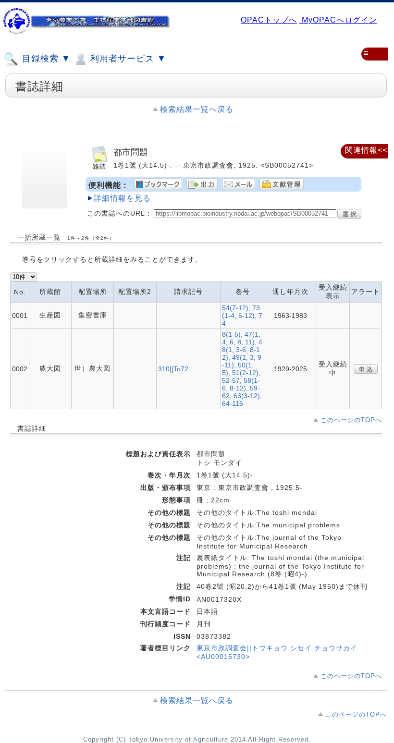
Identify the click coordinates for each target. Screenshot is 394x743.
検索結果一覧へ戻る (197, 109)
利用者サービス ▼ (126, 58)
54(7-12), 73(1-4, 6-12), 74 (242, 315)
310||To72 (173, 369)
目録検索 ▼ (45, 58)
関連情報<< (366, 150)
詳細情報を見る (122, 198)
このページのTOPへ (351, 420)
